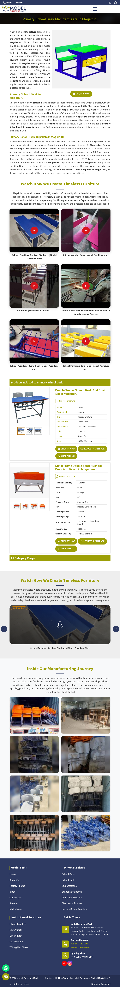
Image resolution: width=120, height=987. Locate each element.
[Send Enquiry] (6, 976)
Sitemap (14, 903)
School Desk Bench (72, 891)
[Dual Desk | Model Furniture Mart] (34, 286)
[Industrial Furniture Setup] (34, 794)
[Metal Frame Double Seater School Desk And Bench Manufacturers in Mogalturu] (29, 482)
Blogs (13, 891)
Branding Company (100, 984)
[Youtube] (109, 2)
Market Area (16, 909)
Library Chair (16, 930)
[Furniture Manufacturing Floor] (34, 754)
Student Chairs (69, 886)
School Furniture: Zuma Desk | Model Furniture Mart (34, 367)
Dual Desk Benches (72, 897)
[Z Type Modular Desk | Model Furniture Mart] (86, 230)
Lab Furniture (16, 941)
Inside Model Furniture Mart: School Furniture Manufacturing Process (86, 312)
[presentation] (4, 629)
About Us (14, 880)
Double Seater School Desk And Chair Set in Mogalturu (80, 392)
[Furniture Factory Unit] (34, 715)
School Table (68, 880)
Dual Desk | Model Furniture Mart (34, 310)
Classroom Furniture (72, 903)
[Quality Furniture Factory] (85, 833)
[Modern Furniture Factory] (85, 715)
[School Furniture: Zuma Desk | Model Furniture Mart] (34, 341)
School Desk (68, 874)
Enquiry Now (68, 449)
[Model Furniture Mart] (17, 9)
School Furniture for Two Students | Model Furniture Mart (34, 257)
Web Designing (82, 978)
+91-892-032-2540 (80, 947)
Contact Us (15, 897)
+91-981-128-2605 (15, 2)
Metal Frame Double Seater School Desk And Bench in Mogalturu (78, 467)
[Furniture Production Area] (34, 833)
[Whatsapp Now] (6, 968)
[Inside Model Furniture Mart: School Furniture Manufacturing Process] (86, 286)
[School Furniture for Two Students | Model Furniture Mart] (34, 230)
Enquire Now (83, 94)
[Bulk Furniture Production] (85, 754)
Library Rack (16, 935)
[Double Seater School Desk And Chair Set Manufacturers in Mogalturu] (29, 407)
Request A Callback (93, 449)
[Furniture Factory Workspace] (85, 794)
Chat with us (68, 456)
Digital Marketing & (100, 978)
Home (13, 874)
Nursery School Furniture (74, 909)
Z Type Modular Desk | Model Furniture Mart (86, 255)
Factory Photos (17, 886)
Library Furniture (18, 924)
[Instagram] (115, 2)
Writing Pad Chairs (19, 947)
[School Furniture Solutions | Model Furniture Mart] (86, 341)
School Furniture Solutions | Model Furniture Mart (85, 367)
